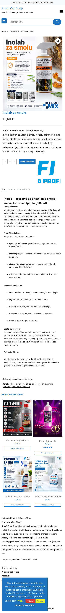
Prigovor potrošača (10, 572)
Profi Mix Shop (12, 8)
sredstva (6, 387)
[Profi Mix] (49, 172)
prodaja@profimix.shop (12, 542)
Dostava (5, 576)
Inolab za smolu (30, 384)
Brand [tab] (11, 189)
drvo (13, 384)
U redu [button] (40, 601)
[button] (58, 41)
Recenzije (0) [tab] (23, 189)
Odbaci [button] (30, 601)
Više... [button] (20, 600)
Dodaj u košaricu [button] (17, 448)
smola (50, 384)
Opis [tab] (4, 189)
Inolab (19, 384)
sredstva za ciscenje (20, 387)
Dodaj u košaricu (27, 162)
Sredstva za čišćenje (22, 379)
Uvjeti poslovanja (9, 568)
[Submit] (57, 22)
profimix (42, 384)
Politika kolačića (25, 605)
